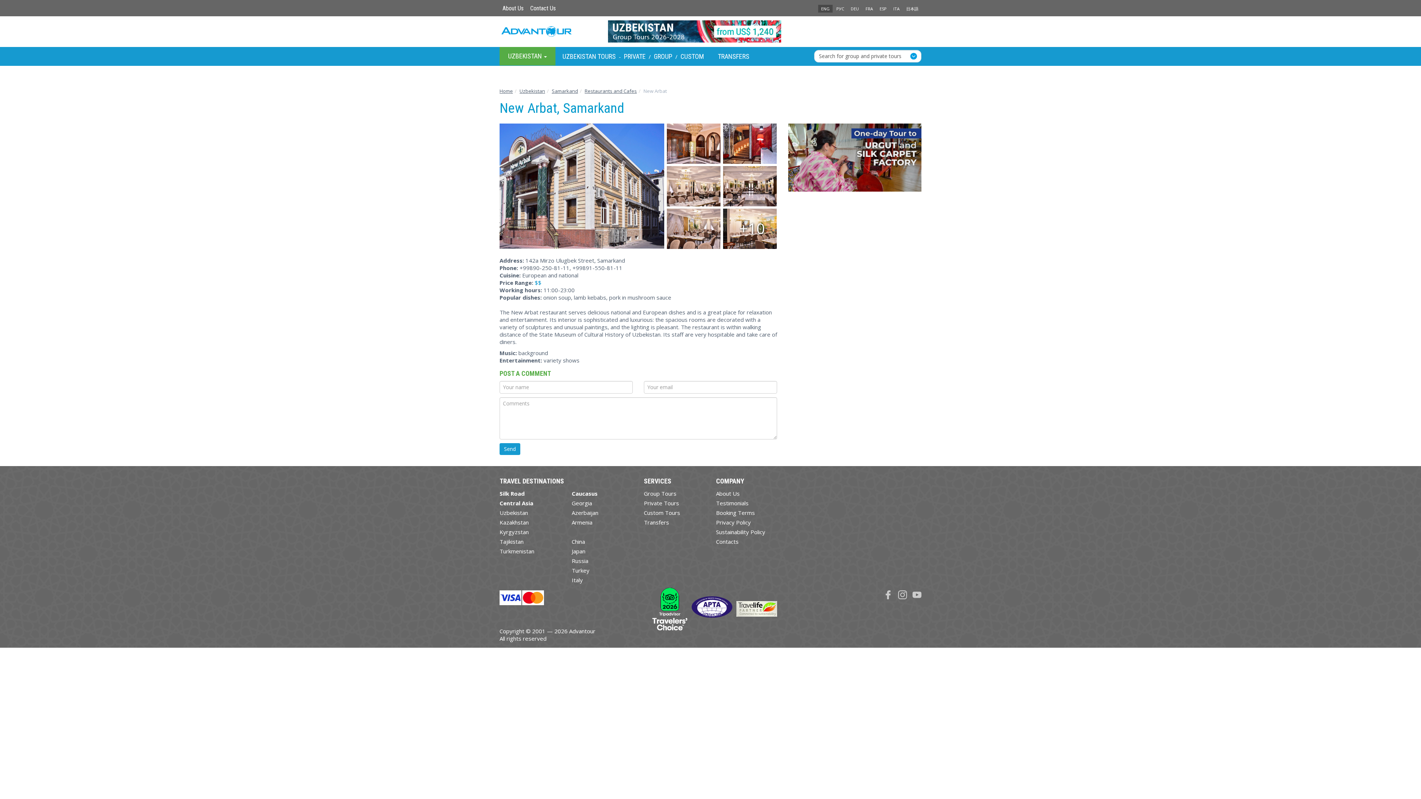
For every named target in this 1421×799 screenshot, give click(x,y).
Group (663, 56)
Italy (577, 580)
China (578, 541)
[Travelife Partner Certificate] (756, 608)
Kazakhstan (514, 522)
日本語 (912, 8)
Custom (692, 56)
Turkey (580, 570)
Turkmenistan (517, 551)
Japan (578, 551)
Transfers (733, 56)
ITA (896, 8)
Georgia (582, 503)
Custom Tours (662, 512)
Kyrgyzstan (514, 532)
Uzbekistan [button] (525, 56)
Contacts (727, 541)
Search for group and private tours (860, 56)
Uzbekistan (514, 512)
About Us (513, 8)
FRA (869, 8)
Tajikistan (512, 541)
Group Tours (660, 493)
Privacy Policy (733, 522)
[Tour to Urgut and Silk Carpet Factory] (854, 160)
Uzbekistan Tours (589, 56)
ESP (883, 8)
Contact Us (543, 8)
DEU (855, 8)
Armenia (582, 522)
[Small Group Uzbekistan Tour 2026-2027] (710, 31)
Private (635, 56)
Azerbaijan (585, 512)
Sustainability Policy (740, 532)
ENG (825, 8)
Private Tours (661, 503)
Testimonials (732, 503)
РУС (840, 8)
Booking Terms (735, 512)
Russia (580, 560)
